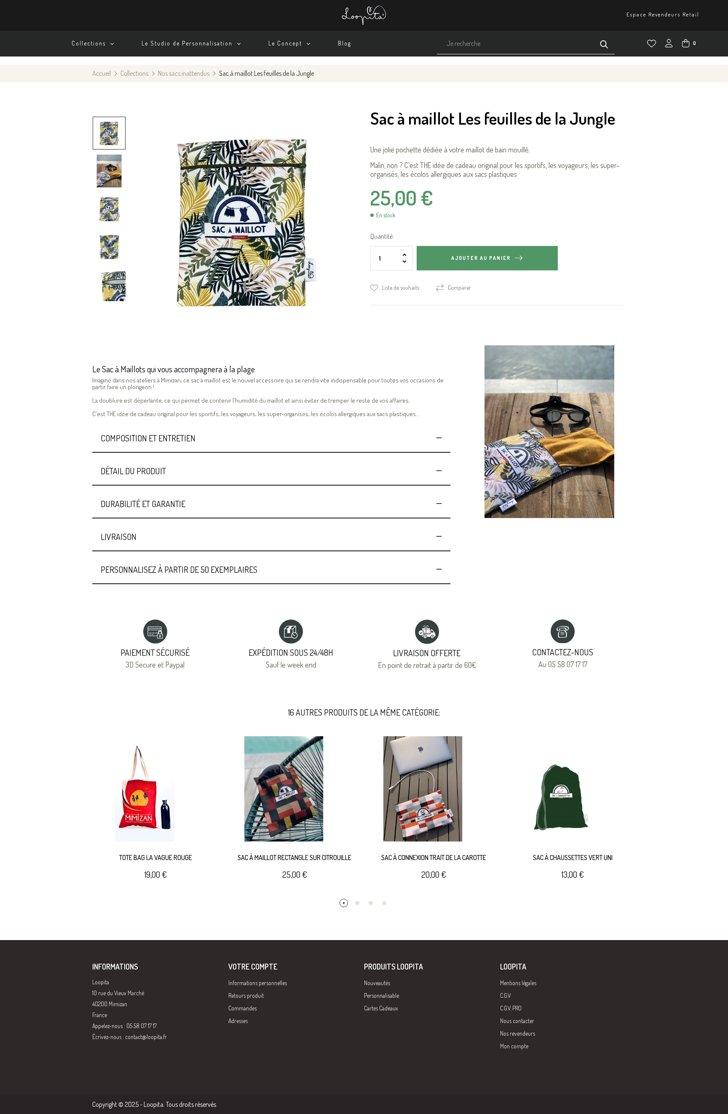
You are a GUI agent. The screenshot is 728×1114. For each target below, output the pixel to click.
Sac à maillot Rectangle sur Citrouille (294, 857)
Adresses (238, 1020)
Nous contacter (517, 1020)
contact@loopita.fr (146, 1036)
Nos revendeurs (517, 1033)
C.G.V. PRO (511, 1008)
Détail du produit (133, 470)
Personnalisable (381, 995)
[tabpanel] (155, 817)
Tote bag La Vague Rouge (155, 857)
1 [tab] (344, 903)
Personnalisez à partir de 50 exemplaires (179, 569)
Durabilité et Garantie (143, 503)
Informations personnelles (257, 982)
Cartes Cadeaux (381, 1008)
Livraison (118, 536)
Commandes (242, 1008)
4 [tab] (384, 903)
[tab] (271, 438)
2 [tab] (357, 903)
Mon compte (514, 1046)
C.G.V (505, 995)
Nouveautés (377, 982)
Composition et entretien (148, 438)
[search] (604, 43)
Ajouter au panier (481, 258)
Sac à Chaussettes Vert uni (573, 857)
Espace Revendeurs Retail (662, 14)
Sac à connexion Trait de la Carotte (433, 857)
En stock (386, 215)
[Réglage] (669, 44)
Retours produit (246, 995)
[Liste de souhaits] (651, 43)
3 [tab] (371, 903)
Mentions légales (518, 982)
